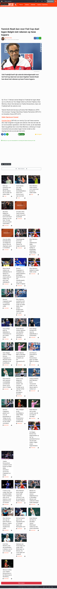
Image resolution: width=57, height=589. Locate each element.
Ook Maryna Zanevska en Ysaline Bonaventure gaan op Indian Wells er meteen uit (34, 358)
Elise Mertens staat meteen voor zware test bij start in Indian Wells (33, 189)
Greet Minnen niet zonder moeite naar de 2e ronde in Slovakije (33, 413)
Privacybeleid (30, 586)
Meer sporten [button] (8, 1)
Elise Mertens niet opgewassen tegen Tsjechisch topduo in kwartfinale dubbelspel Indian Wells (33, 246)
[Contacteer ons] (42, 1)
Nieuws (21, 4)
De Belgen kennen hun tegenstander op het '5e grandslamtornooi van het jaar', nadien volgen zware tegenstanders (34, 438)
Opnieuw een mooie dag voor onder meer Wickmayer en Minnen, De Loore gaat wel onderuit (20, 549)
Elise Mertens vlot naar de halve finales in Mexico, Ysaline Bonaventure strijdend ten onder (7, 523)
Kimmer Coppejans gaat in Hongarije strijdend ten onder (7, 303)
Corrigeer (39, 134)
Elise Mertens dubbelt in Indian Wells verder (34, 270)
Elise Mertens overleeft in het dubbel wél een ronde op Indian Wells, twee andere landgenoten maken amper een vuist (20, 306)
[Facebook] (35, 1)
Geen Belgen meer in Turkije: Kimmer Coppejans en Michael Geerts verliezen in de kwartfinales (7, 358)
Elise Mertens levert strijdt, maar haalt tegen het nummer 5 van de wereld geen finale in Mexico (20, 495)
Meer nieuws (21, 168)
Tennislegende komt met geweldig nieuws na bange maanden (20, 242)
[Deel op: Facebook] (35, 38)
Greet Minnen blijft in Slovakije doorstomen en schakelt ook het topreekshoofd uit (20, 358)
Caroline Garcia (6, 120)
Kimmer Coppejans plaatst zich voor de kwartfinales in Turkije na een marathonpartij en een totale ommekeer (7, 416)
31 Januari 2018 (9, 39)
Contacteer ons (22, 586)
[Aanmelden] (2, 164)
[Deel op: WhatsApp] (40, 38)
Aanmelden (50, 1)
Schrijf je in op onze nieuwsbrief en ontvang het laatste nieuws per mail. (18, 140)
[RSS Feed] (45, 1)
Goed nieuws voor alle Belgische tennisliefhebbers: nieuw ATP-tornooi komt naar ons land (21, 191)
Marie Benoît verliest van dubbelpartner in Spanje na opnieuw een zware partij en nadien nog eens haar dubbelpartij (7, 275)
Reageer (17, 39)
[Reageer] (11, 196)
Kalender (33, 4)
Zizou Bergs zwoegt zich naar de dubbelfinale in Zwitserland (33, 332)
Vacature (36, 586)
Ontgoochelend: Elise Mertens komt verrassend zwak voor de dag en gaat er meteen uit (33, 384)
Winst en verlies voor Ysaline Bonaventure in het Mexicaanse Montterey (7, 573)
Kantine (27, 4)
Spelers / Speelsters (42, 4)
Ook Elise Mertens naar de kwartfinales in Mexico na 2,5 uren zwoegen (7, 547)
